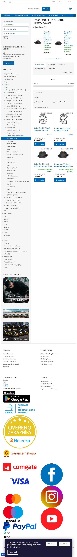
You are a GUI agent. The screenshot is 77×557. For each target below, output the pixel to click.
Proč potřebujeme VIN (48, 361)
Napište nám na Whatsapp (49, 389)
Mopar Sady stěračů (10, 76)
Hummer (7, 243)
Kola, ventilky (11, 162)
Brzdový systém (12, 138)
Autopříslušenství (9, 262)
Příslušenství (11, 127)
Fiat (5, 216)
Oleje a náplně (8, 259)
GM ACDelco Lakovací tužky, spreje (15, 251)
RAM (5, 211)
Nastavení (13, 552)
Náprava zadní (11, 170)
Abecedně (52, 68)
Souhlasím (64, 544)
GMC (5, 232)
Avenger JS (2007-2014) (14, 197)
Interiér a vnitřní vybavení (15, 154)
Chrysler (6, 84)
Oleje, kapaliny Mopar (11, 74)
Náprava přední (12, 168)
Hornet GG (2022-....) (13, 106)
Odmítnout (51, 544)
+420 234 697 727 (46, 381)
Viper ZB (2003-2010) (13, 208)
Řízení (9, 184)
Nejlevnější (51, 64)
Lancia (6, 219)
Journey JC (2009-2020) (14, 119)
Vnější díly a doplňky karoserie (16, 192)
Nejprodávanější (40, 68)
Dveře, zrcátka (11, 143)
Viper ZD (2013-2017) (13, 205)
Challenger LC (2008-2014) (15, 98)
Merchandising (8, 79)
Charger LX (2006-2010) (14, 103)
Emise (9, 149)
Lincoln (6, 227)
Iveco (6, 240)
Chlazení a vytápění (13, 152)
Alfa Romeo (8, 213)
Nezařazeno (8, 256)
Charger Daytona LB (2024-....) (16, 90)
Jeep (5, 82)
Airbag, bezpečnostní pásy (15, 135)
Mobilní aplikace (46, 359)
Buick (6, 238)
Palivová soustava (12, 176)
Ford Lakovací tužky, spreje (13, 265)
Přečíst (5, 384)
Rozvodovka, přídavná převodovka (18, 181)
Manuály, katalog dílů (13, 130)
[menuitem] (6, 15)
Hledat (46, 9)
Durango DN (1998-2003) (14, 114)
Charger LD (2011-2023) (14, 100)
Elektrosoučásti (11, 146)
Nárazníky (10, 173)
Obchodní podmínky (9, 361)
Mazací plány (11, 125)
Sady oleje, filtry (12, 133)
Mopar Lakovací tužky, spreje (13, 246)
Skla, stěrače (11, 187)
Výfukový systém (12, 195)
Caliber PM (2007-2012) (13, 203)
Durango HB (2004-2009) (14, 111)
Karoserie (10, 157)
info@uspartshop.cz (47, 386)
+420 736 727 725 (46, 384)
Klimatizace (10, 160)
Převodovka (10, 178)
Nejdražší (62, 64)
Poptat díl (9, 63)
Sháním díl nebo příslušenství (50, 354)
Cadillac (6, 230)
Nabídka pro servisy (47, 364)
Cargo (6, 267)
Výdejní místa (45, 356)
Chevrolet (7, 235)
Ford (5, 224)
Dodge (6, 87)
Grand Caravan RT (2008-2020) (16, 109)
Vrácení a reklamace (9, 359)
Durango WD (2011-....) (13, 92)
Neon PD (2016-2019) (13, 117)
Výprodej (7, 254)
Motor (8, 165)
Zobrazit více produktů (52, 59)
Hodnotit (5, 386)
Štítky (8, 189)
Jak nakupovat (7, 354)
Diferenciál (10, 141)
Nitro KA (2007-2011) (12, 200)
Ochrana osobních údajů (11, 364)
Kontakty (6, 366)
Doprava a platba (8, 356)
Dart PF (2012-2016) (12, 122)
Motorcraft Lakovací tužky (12, 248)
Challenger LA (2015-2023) (14, 95)
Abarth (6, 221)
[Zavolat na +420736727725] (6, 2)
